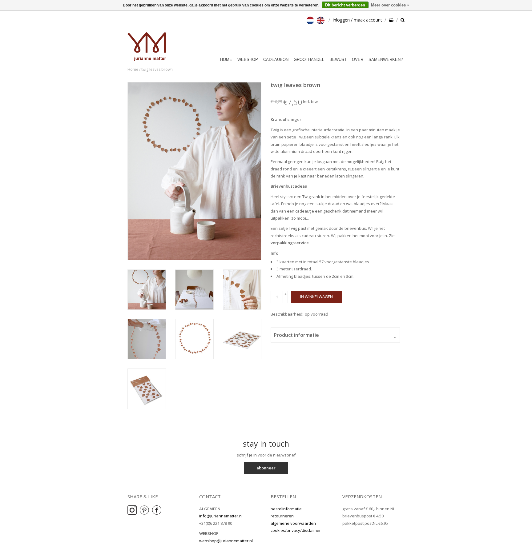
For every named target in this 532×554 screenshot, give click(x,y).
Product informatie (335, 335)
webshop (247, 59)
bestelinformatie (286, 509)
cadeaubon (275, 59)
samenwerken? (386, 59)
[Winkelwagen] (391, 20)
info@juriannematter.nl (221, 516)
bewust (338, 59)
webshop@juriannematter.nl (226, 541)
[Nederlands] (311, 20)
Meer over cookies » (390, 5)
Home (132, 69)
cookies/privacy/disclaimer (296, 530)
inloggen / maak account (357, 20)
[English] (321, 20)
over (357, 59)
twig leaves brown (157, 69)
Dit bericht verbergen (345, 5)
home (226, 59)
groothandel (309, 59)
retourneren (282, 516)
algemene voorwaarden (293, 523)
